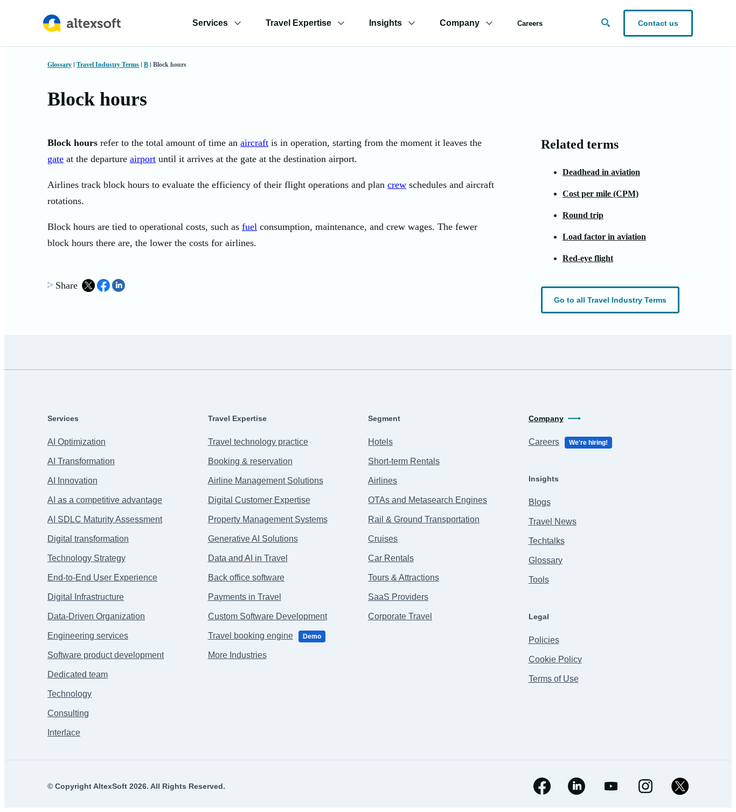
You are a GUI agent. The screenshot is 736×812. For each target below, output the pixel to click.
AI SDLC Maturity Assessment (104, 519)
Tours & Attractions (403, 577)
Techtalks (547, 540)
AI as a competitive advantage (104, 500)
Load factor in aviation (604, 236)
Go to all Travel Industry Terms (610, 300)
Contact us (658, 23)
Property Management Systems (268, 519)
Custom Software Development (267, 616)
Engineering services (87, 635)
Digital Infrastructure (85, 596)
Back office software (246, 577)
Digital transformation (88, 538)
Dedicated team (77, 674)
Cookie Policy (555, 659)
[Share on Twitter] (88, 285)
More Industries (237, 655)
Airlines (382, 480)
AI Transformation (81, 461)
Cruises (383, 538)
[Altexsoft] (82, 23)
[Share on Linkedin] (118, 285)
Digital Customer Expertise (259, 500)
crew (396, 184)
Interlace (63, 732)
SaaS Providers (398, 596)
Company (546, 418)
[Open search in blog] (605, 23)
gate (55, 158)
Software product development (105, 655)
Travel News (553, 521)
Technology (69, 693)
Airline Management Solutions (265, 480)
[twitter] (680, 786)
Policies (544, 640)
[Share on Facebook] (103, 285)
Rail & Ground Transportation (424, 519)
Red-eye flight (588, 258)
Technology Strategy (86, 558)
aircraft (254, 142)
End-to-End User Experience (102, 577)
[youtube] (611, 786)
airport (143, 158)
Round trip (583, 215)
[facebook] (542, 786)
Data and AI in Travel (248, 558)
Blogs (540, 502)
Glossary (59, 64)
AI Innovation (72, 480)
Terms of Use (554, 678)
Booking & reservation (250, 461)
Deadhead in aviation (601, 172)
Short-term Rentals (404, 461)
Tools (539, 579)
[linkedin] (576, 786)
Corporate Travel (400, 616)
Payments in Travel (244, 596)
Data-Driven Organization (96, 616)
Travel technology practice (258, 441)
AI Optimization (76, 441)
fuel (249, 226)
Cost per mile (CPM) (600, 193)
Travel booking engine (264, 635)
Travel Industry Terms (108, 64)
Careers (530, 23)
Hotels (380, 441)
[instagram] (645, 786)
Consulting (68, 713)
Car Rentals (391, 558)
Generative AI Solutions (253, 538)
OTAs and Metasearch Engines (427, 500)
